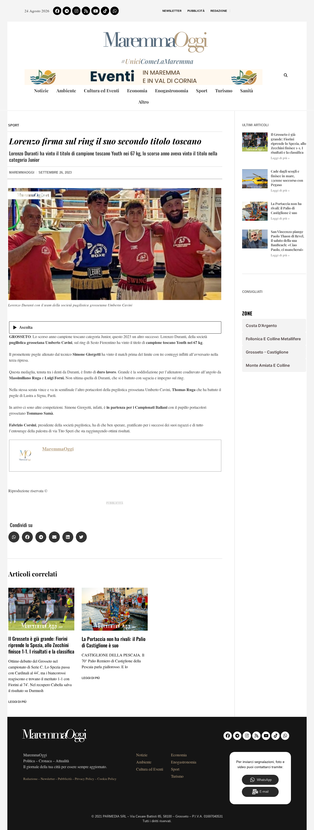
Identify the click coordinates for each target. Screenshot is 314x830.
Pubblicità (196, 10)
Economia (137, 91)
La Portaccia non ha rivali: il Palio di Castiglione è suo (113, 642)
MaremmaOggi (58, 448)
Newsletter (172, 10)
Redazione (218, 10)
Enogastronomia (171, 91)
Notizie (41, 91)
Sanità (246, 91)
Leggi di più (17, 702)
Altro (143, 102)
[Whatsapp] (114, 11)
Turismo (223, 91)
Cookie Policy (107, 778)
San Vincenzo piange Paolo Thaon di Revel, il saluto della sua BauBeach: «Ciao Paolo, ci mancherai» (287, 240)
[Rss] (86, 11)
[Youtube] (95, 11)
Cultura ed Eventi (101, 91)
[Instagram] (76, 11)
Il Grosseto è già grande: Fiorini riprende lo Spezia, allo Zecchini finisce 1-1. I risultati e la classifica (41, 645)
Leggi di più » (280, 158)
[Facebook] (57, 11)
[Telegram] (67, 11)
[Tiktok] (105, 11)
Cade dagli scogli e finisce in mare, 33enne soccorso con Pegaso (287, 178)
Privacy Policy (84, 778)
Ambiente (66, 91)
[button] (13, 537)
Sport (201, 91)
